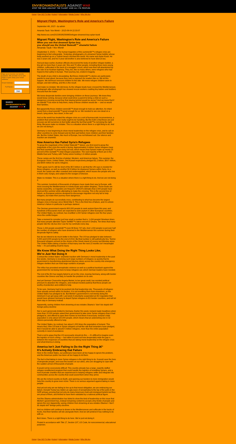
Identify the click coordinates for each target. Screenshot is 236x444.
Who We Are (85, 14)
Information (63, 14)
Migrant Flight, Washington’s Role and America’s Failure (75, 21)
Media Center (74, 14)
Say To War (44, 14)
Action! (54, 14)
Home (34, 14)
